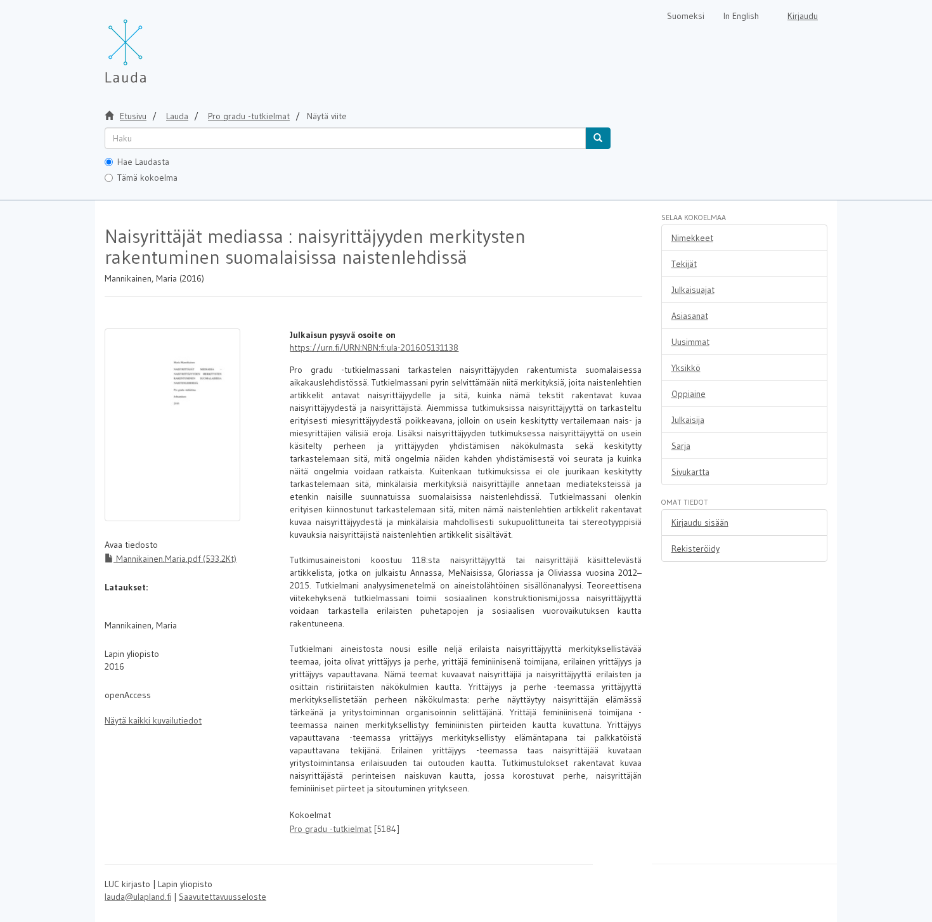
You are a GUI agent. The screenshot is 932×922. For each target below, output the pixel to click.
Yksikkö (686, 367)
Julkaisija (687, 419)
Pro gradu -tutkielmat (249, 116)
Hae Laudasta (143, 161)
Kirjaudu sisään (699, 522)
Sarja (680, 445)
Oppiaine (688, 393)
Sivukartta (690, 471)
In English (741, 16)
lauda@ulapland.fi (138, 896)
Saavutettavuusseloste (222, 896)
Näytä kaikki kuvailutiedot (153, 720)
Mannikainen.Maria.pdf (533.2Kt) (174, 558)
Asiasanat (689, 315)
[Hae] (598, 138)
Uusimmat (690, 341)
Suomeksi (685, 16)
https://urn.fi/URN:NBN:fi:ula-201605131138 (374, 347)
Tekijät (684, 263)
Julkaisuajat (693, 289)
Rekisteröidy (695, 548)
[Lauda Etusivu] (152, 44)
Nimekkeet (692, 237)
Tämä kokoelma (147, 177)
